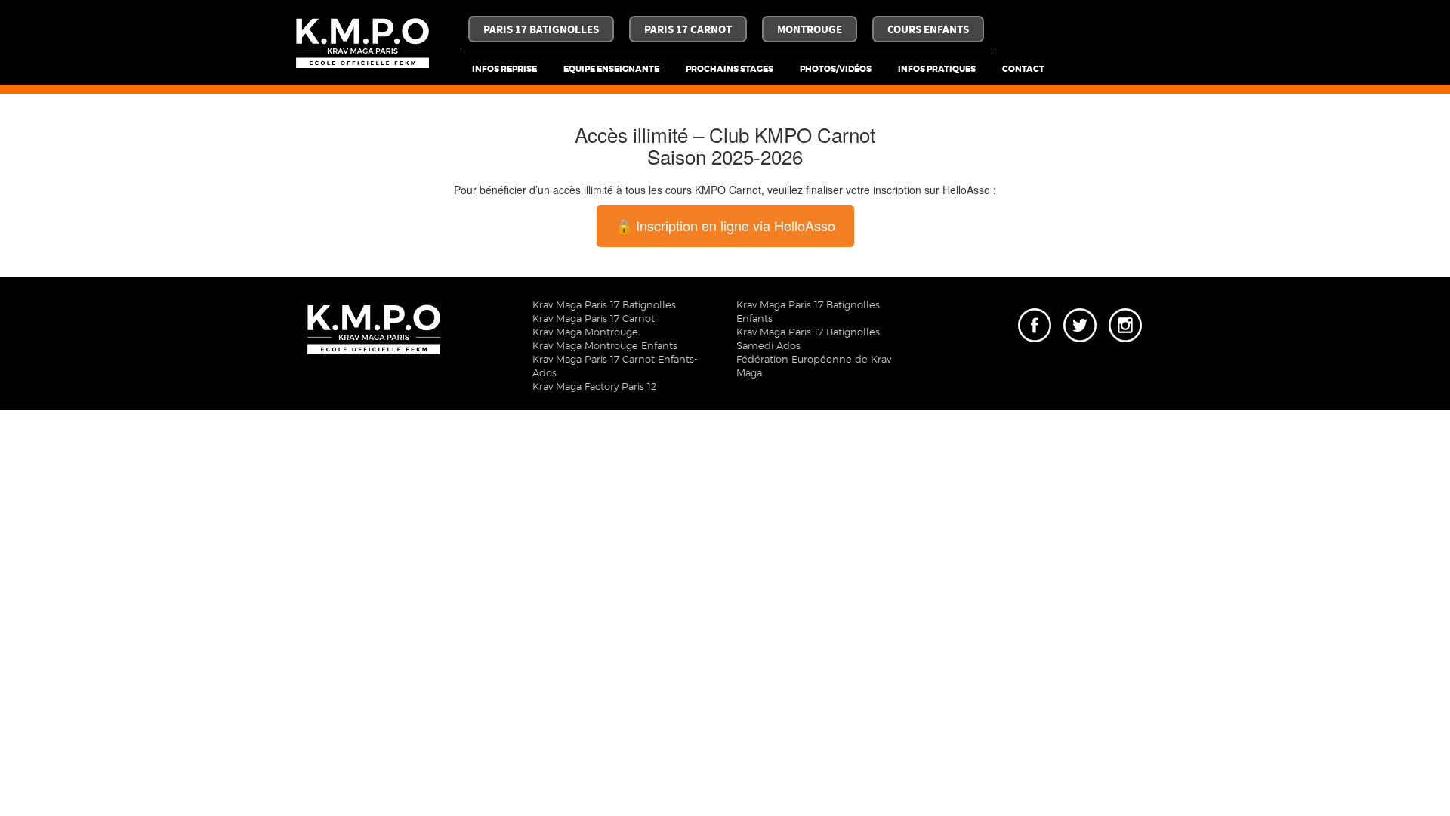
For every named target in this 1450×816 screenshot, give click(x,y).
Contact (1023, 69)
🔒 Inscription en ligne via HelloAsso (725, 225)
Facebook (1035, 313)
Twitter (1077, 313)
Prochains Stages (729, 69)
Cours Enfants (928, 30)
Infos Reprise (504, 69)
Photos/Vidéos (836, 69)
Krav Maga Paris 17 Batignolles (604, 306)
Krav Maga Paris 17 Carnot (593, 319)
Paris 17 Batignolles (541, 30)
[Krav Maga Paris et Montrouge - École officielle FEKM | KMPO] (362, 43)
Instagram (1125, 313)
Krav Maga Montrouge (585, 333)
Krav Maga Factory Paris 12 (594, 387)
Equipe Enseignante (611, 69)
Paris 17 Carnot (688, 30)
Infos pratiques (937, 69)
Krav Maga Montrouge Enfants (604, 346)
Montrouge (809, 30)
